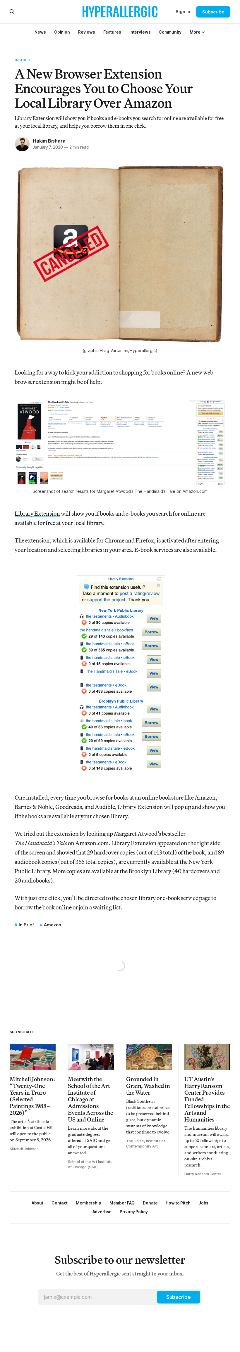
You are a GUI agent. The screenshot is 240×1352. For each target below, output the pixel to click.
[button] (195, 32)
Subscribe (213, 12)
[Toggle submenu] (203, 32)
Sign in (183, 11)
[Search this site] (12, 11)
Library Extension (37, 513)
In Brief (23, 60)
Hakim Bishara (49, 141)
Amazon (52, 925)
